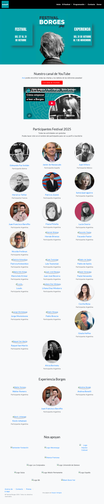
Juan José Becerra (52, 276)
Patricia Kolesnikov (19, 263)
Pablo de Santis (84, 263)
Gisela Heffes (84, 333)
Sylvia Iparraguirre (84, 192)
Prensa (28, 489)
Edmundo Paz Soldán (19, 165)
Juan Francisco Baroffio (19, 224)
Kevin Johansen (19, 421)
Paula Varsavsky (84, 276)
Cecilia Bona (84, 304)
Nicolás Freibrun (19, 251)
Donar (99, 4)
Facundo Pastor (84, 236)
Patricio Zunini (52, 194)
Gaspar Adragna (56, 492)
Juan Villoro (84, 164)
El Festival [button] (66, 4)
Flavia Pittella (52, 224)
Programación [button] (79, 4)
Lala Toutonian (52, 263)
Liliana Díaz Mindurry (52, 288)
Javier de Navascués (52, 164)
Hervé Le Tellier (19, 194)
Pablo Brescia (52, 316)
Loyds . (19, 288)
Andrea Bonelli (84, 391)
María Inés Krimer (19, 276)
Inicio (58, 4)
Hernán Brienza (52, 236)
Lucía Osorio (84, 224)
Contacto (92, 4)
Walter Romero (19, 391)
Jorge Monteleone (19, 316)
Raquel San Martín (19, 345)
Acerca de (9, 489)
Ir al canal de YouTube (51, 83)
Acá (23, 78)
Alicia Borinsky (52, 365)
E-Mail (7, 492)
